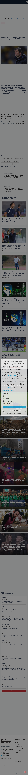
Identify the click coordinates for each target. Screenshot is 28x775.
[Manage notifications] (25, 772)
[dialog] (14, 387)
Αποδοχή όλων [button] (14, 407)
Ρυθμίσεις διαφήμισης (6, 387)
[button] (14, 413)
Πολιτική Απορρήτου (10, 390)
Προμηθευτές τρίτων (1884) (13, 375)
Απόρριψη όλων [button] (14, 410)
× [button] (25, 360)
